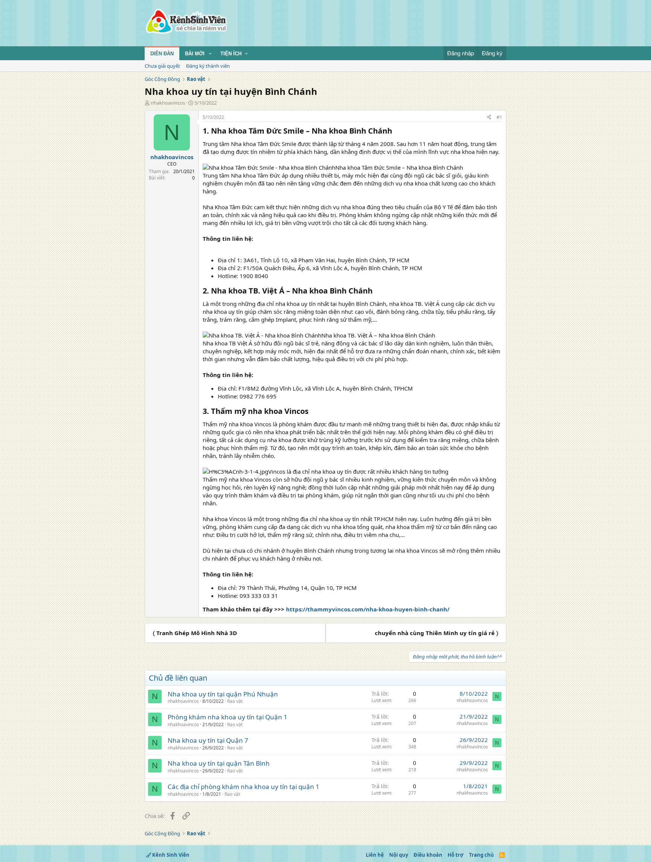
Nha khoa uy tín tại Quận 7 (208, 740)
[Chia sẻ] (489, 117)
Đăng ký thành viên (208, 65)
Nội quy (398, 854)
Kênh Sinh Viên (170, 854)
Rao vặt (235, 701)
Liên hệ (375, 854)
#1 (499, 117)
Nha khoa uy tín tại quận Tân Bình (219, 763)
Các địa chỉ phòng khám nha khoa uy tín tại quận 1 (243, 786)
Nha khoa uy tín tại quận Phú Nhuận (223, 694)
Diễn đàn (162, 53)
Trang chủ (481, 854)
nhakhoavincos (168, 102)
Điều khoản (428, 854)
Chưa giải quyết (162, 65)
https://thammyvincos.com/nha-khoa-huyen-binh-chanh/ (367, 609)
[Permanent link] (395, 131)
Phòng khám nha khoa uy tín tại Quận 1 (227, 717)
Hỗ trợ (455, 854)
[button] (210, 53)
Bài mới (195, 53)
